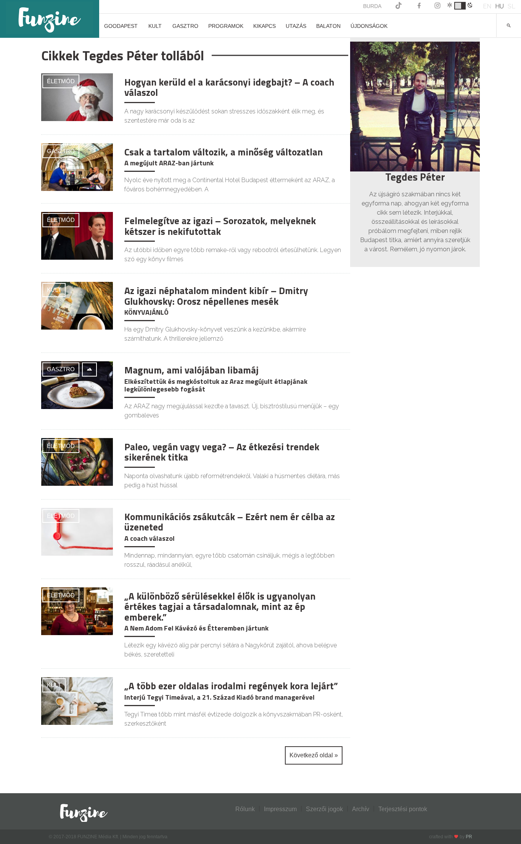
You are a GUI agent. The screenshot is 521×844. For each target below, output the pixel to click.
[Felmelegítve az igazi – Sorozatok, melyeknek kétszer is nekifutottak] (77, 235)
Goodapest (121, 26)
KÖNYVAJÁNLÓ (146, 312)
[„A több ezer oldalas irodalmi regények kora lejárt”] (77, 700)
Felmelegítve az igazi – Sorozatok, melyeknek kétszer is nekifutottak (220, 226)
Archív (360, 809)
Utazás (296, 26)
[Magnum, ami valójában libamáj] (77, 385)
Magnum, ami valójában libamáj (191, 370)
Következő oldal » (313, 755)
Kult (155, 26)
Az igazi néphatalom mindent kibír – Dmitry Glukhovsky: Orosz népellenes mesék (216, 296)
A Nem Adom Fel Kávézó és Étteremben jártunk (196, 628)
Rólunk (245, 809)
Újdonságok (369, 26)
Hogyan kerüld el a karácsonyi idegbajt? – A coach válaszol (229, 87)
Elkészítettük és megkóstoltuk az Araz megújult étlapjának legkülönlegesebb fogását (215, 385)
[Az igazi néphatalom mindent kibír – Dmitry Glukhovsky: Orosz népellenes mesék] (77, 305)
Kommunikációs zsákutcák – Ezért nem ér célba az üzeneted (229, 522)
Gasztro (185, 26)
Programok (225, 26)
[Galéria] (89, 369)
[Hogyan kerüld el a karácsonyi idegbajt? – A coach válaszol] (77, 96)
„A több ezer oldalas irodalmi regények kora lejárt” (231, 686)
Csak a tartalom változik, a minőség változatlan (223, 152)
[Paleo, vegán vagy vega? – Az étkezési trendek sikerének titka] (77, 461)
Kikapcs (264, 26)
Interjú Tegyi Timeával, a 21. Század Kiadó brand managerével (219, 697)
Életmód (61, 81)
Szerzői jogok (324, 809)
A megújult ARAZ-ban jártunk (169, 163)
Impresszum (280, 809)
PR (469, 836)
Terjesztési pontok (402, 809)
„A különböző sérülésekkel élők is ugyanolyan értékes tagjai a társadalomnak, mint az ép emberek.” (219, 606)
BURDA (372, 6)
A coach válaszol (149, 538)
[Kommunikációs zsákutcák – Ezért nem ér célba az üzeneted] (77, 531)
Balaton (328, 26)
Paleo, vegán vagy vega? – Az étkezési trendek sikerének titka (221, 452)
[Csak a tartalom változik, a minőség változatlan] (77, 166)
